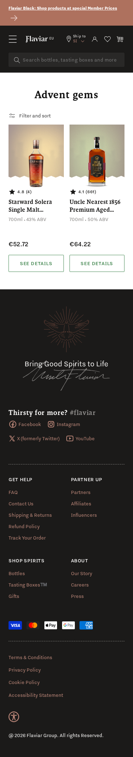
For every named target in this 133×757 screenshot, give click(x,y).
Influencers (84, 515)
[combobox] (66, 60)
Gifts (14, 596)
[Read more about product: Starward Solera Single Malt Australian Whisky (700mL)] (36, 263)
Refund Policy (24, 526)
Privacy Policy (25, 670)
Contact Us (21, 503)
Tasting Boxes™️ (28, 585)
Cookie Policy (24, 682)
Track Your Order (27, 538)
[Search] (17, 60)
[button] (13, 39)
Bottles (17, 573)
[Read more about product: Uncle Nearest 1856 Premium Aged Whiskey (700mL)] (97, 263)
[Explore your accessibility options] (14, 716)
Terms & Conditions (30, 657)
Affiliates (81, 503)
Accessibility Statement (36, 695)
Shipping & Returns (30, 515)
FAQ (13, 492)
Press (77, 596)
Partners (80, 492)
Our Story (81, 573)
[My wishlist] (107, 39)
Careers (80, 585)
